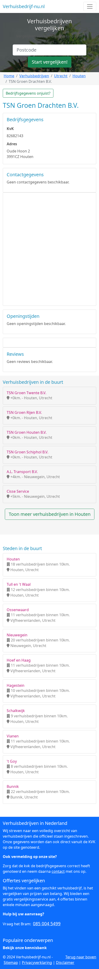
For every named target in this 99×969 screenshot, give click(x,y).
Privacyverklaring (37, 962)
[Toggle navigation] (89, 6)
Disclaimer (65, 962)
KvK (10, 128)
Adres (12, 143)
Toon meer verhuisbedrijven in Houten (49, 514)
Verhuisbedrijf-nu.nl (24, 6)
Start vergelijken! (49, 62)
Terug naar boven (80, 957)
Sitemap (11, 962)
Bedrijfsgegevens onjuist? (28, 93)
